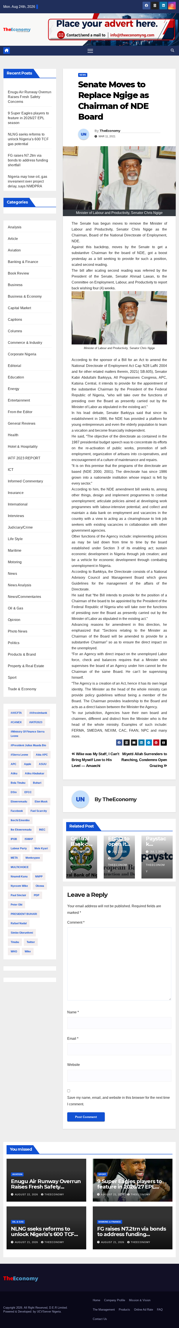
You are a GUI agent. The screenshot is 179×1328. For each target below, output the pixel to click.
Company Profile (114, 1300)
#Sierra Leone (19, 754)
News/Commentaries (24, 597)
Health (13, 435)
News (12, 573)
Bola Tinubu (18, 782)
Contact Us (100, 1319)
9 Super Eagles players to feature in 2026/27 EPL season (28, 118)
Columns (15, 331)
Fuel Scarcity (39, 810)
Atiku (14, 773)
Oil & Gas (15, 608)
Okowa (40, 885)
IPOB (14, 839)
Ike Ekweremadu (21, 829)
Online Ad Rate (143, 1309)
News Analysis (19, 585)
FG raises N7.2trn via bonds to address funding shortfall (28, 160)
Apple (27, 764)
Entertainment (19, 400)
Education (16, 377)
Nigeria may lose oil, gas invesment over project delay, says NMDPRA (27, 181)
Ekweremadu (19, 801)
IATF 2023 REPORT (24, 458)
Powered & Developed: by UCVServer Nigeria (32, 1311)
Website (73, 1065)
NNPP (39, 876)
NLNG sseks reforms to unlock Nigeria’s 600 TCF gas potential (28, 139)
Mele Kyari (41, 848)
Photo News (17, 631)
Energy (13, 389)
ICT (11, 469)
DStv (14, 792)
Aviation (14, 250)
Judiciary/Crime (20, 527)
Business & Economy (25, 296)
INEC (42, 829)
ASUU (42, 764)
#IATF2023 (35, 722)
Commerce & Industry (25, 342)
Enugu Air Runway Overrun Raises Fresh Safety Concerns (29, 96)
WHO (14, 951)
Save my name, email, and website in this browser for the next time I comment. (118, 1101)
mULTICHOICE (20, 867)
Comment (75, 922)
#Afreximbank (38, 712)
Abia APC (42, 754)
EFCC (28, 792)
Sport (12, 677)
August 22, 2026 (27, 1194)
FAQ (160, 1309)
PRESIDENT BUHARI (24, 914)
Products (124, 1309)
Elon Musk (41, 801)
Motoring (15, 562)
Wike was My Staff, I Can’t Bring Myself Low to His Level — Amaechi (95, 760)
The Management (104, 1309)
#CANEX (16, 722)
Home (96, 1300)
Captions (15, 319)
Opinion (14, 620)
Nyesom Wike (19, 885)
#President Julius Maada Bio (28, 745)
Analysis (15, 227)
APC (13, 764)
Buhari (37, 782)
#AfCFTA (16, 712)
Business (15, 285)
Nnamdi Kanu (19, 876)
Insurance (16, 493)
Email (72, 1038)
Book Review (18, 273)
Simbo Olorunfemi (22, 932)
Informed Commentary (25, 481)
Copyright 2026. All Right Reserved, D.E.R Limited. (35, 1307)
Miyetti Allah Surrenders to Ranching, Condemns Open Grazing (144, 760)
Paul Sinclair (18, 895)
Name (73, 1012)
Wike (28, 951)
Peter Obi (16, 904)
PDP (36, 895)
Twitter (31, 942)
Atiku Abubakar (34, 773)
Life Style (15, 539)
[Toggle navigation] (90, 50)
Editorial (14, 366)
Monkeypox (33, 857)
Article (13, 239)
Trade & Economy (22, 689)
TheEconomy (110, 131)
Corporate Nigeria (22, 354)
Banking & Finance (23, 262)
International (18, 504)
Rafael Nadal (19, 923)
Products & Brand (22, 654)
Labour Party (19, 848)
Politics (14, 643)
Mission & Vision (139, 1300)
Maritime (15, 550)
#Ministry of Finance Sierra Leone (28, 734)
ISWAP (29, 839)
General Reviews (21, 423)
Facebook (17, 810)
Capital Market (19, 308)
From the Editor (20, 412)
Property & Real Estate (26, 666)
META (14, 857)
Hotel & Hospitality (23, 446)
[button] (172, 50)
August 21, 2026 (113, 1194)
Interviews (16, 516)
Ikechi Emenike (20, 820)
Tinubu (15, 942)
